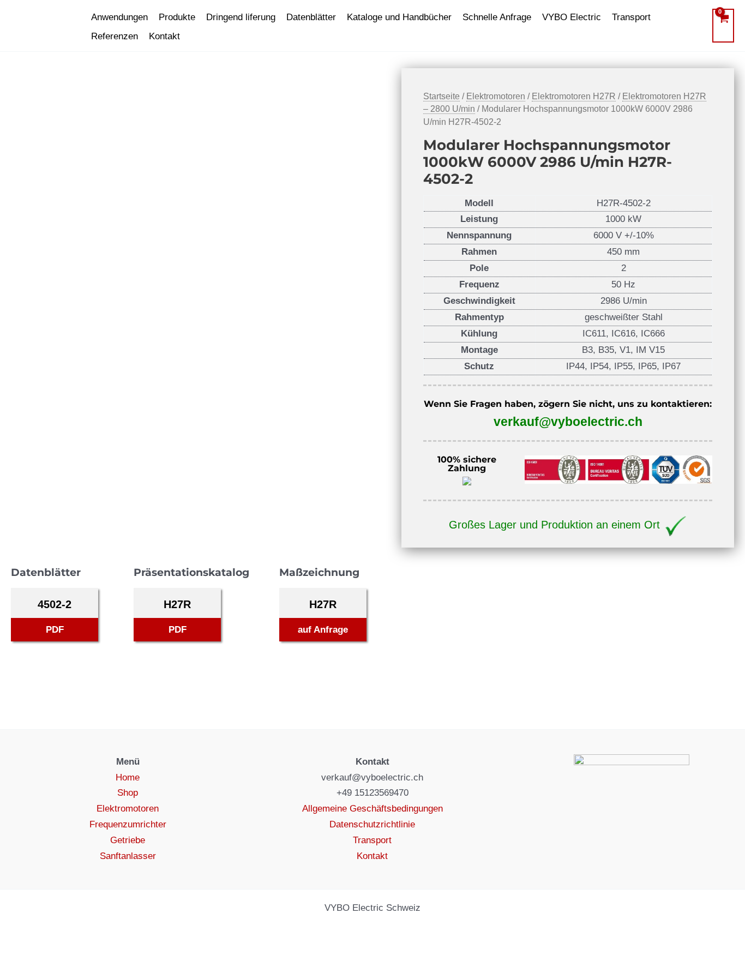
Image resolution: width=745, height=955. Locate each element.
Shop (127, 793)
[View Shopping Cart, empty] (723, 26)
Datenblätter (311, 17)
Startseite (441, 96)
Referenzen (114, 36)
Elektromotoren (495, 96)
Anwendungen (119, 17)
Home (128, 777)
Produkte (177, 17)
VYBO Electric (571, 17)
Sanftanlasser (128, 856)
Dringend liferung (240, 17)
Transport (631, 17)
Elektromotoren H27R (574, 96)
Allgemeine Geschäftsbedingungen (372, 808)
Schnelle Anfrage (496, 17)
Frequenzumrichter (127, 824)
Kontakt (164, 36)
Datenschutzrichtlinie (372, 824)
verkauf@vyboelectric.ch (568, 422)
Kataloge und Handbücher (399, 17)
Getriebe (127, 840)
